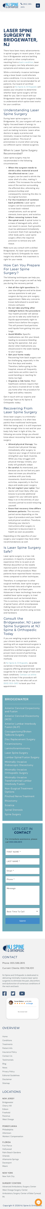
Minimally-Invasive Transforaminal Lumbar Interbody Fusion (18, 781)
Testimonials (7, 1060)
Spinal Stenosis (14, 809)
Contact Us (7, 1056)
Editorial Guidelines (11, 1075)
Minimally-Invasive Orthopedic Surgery (16, 771)
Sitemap (6, 1083)
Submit (22, 921)
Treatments (7, 1044)
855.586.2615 (15, 842)
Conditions (7, 1040)
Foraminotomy (13, 743)
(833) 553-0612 (11, 683)
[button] (38, 6)
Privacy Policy (8, 1071)
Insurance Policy (9, 1052)
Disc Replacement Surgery (20, 739)
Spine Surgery (13, 814)
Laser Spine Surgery (16, 752)
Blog (4, 1063)
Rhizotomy (11, 800)
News (4, 1067)
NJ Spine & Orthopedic (26, 87)
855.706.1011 (27, 968)
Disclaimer (7, 1079)
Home (5, 1036)
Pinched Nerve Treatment (20, 796)
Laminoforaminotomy (17, 748)
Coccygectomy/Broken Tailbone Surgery (18, 733)
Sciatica (9, 805)
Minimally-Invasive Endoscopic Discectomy (19, 763)
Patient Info (7, 1048)
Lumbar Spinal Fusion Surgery (22, 757)
